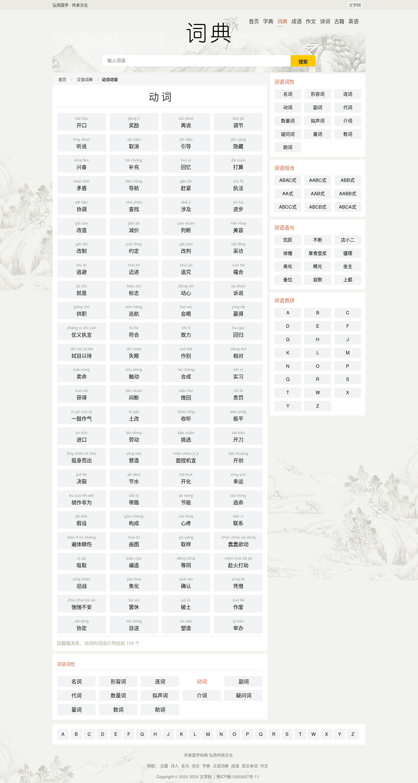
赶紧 (186, 185)
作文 (308, 21)
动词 (202, 681)
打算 (238, 164)
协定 (82, 625)
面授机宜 (186, 457)
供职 (81, 310)
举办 (238, 625)
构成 (133, 520)
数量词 (118, 695)
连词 (160, 681)
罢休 (134, 604)
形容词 (118, 681)
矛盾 (82, 185)
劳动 (134, 436)
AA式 (287, 193)
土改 (134, 415)
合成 (186, 373)
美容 (238, 227)
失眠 (134, 352)
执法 (238, 185)
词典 (280, 21)
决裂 (81, 478)
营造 (134, 457)
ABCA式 (347, 206)
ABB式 (348, 180)
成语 (294, 21)
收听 (186, 415)
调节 (238, 122)
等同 (186, 562)
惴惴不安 (82, 604)
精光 (317, 266)
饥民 (287, 239)
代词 (76, 695)
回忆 (186, 164)
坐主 (347, 266)
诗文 (196, 766)
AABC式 (317, 180)
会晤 (186, 310)
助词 (160, 709)
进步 (238, 206)
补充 (133, 164)
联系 (238, 520)
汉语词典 (209, 32)
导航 (133, 185)
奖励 (134, 122)
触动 (133, 373)
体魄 (287, 253)
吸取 (81, 562)
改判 (186, 248)
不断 (317, 239)
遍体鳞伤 (81, 541)
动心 (186, 290)
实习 (238, 373)
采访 (238, 248)
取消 (133, 143)
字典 (266, 21)
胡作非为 (81, 499)
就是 (81, 290)
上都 (347, 279)
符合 (134, 331)
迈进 (134, 269)
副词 (244, 681)
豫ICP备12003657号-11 (237, 776)
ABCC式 (288, 206)
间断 (134, 394)
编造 (134, 562)
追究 (186, 269)
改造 (81, 227)
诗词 (323, 21)
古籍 (337, 21)
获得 (81, 394)
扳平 (238, 415)
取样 (186, 541)
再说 (186, 122)
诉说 (238, 290)
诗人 (175, 766)
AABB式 (347, 193)
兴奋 (81, 164)
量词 (76, 709)
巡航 (133, 310)
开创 (238, 457)
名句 (185, 766)
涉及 (186, 206)
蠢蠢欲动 (238, 541)
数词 (118, 709)
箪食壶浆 (318, 253)
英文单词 (250, 766)
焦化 (134, 583)
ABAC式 (287, 180)
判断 (185, 227)
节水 (134, 478)
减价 (134, 227)
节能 (186, 499)
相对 (238, 352)
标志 (134, 290)
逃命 (238, 499)
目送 (134, 625)
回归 (238, 331)
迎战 (81, 583)
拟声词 (160, 695)
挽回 (186, 394)
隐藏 (238, 143)
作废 (238, 604)
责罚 (238, 394)
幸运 (238, 478)
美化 (287, 266)
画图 (134, 541)
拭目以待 (81, 352)
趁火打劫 (238, 562)
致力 (186, 331)
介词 (202, 695)
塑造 (186, 625)
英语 (351, 21)
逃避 (81, 269)
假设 (81, 520)
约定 (134, 248)
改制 (82, 248)
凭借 (238, 583)
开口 (81, 122)
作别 (186, 352)
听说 (81, 143)
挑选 (186, 436)
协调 (81, 206)
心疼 (186, 520)
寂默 (317, 279)
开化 (186, 478)
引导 (186, 143)
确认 (186, 583)
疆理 (347, 253)
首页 (251, 21)
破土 (186, 604)
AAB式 (318, 193)
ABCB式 (317, 206)
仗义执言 (81, 331)
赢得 (238, 310)
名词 (76, 681)
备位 (287, 279)
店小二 (348, 239)
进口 (82, 436)
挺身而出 (81, 457)
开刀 (238, 436)
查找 (134, 206)
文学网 (355, 5)
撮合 (238, 269)
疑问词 (243, 695)
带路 (134, 499)
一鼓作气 (81, 415)
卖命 (81, 373)
